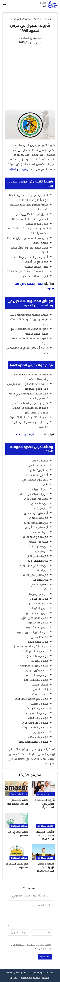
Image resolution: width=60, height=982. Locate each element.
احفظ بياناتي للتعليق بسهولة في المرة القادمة (31, 947)
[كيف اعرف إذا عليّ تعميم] (16, 820)
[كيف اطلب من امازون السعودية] (16, 788)
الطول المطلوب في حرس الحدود (34, 286)
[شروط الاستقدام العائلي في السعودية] (43, 788)
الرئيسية (46, 977)
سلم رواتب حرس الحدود (29, 434)
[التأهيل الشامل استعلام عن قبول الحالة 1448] (43, 820)
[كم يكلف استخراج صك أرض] (16, 852)
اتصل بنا (14, 977)
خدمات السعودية (45, 794)
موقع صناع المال (20, 168)
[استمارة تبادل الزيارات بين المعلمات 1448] (43, 852)
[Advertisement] (30, 76)
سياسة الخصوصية (30, 977)
